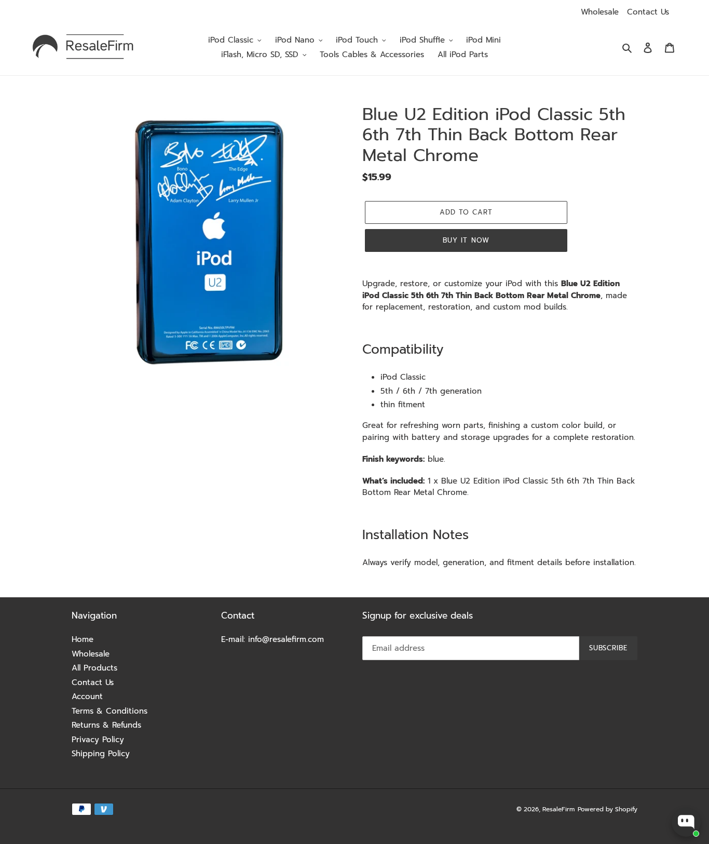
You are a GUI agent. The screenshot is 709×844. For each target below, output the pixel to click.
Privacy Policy (98, 739)
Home (82, 639)
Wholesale (600, 12)
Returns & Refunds (106, 725)
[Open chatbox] (686, 822)
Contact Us (648, 12)
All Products (94, 668)
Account (87, 696)
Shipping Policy (101, 753)
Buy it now (466, 240)
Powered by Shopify (607, 809)
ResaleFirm (558, 809)
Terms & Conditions (109, 711)
